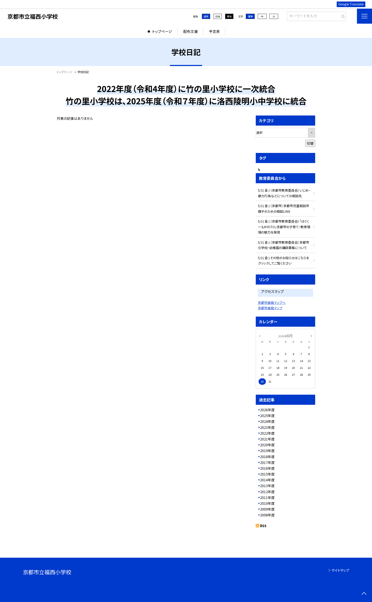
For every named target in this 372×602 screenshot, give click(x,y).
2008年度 (267, 514)
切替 (310, 143)
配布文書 (190, 31)
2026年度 (267, 409)
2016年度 (267, 468)
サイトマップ (340, 570)
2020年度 (267, 444)
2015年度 (267, 474)
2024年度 (267, 421)
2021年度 (267, 439)
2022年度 (267, 433)
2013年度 (267, 485)
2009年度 (267, 509)
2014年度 (267, 479)
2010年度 (267, 503)
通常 (206, 16)
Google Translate (351, 4)
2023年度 (267, 427)
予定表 (214, 31)
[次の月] (311, 335)
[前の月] (259, 335)
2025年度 (267, 415)
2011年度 (267, 497)
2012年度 (267, 491)
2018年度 (267, 456)
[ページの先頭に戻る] (364, 594)
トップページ (162, 31)
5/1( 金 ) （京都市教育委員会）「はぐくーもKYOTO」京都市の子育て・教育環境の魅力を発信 (284, 226)
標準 (250, 16)
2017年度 (267, 462)
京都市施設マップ (270, 308)
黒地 (229, 16)
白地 (217, 16)
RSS (263, 525)
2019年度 (267, 450)
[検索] (342, 15)
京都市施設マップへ (272, 302)
